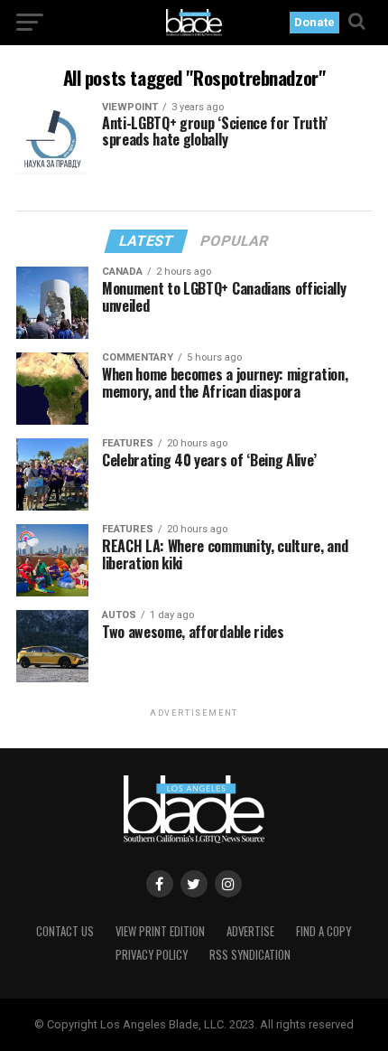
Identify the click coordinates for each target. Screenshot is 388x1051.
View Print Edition (160, 931)
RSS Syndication (250, 954)
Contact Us (65, 931)
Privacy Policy (151, 954)
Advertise (250, 931)
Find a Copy (323, 931)
